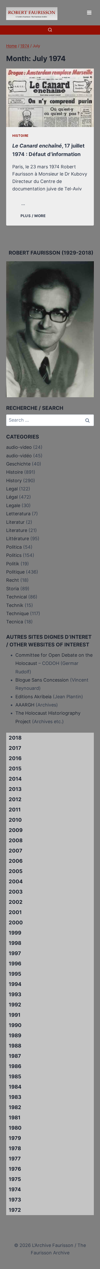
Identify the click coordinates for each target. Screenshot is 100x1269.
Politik (12, 563)
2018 (15, 738)
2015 (15, 769)
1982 (15, 1107)
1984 (15, 1087)
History (14, 480)
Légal (12, 497)
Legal (12, 488)
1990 (15, 1025)
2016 (15, 758)
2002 (16, 902)
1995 (15, 974)
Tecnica (14, 621)
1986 (15, 1066)
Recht (12, 580)
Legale (13, 505)
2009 (16, 830)
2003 (16, 892)
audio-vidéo (19, 455)
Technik (14, 605)
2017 (15, 748)
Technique (17, 613)
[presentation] (50, 98)
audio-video (19, 447)
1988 (15, 1046)
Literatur (15, 522)
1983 (15, 1097)
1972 (15, 1210)
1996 (15, 964)
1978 (15, 1148)
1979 (15, 1138)
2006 (16, 861)
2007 (15, 851)
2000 (16, 922)
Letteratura (18, 513)
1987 (15, 1056)
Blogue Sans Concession (42, 680)
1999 (15, 933)
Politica (14, 547)
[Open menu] (89, 12)
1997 (15, 953)
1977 (15, 1159)
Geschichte (18, 464)
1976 (15, 1169)
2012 (15, 799)
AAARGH (24, 705)
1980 (15, 1128)
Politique (15, 572)
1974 (15, 1189)
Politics (14, 555)
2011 (15, 810)
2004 (16, 881)
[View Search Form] (50, 30)
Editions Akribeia (33, 696)
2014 (15, 779)
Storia (12, 588)
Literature (16, 530)
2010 (15, 820)
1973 (15, 1200)
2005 (16, 871)
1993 (15, 994)
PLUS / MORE (34, 216)
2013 (15, 789)
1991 (15, 1015)
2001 (15, 912)
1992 (15, 1005)
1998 (15, 943)
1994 (15, 984)
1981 (15, 1118)
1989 (15, 1035)
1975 (15, 1179)
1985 (15, 1076)
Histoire (20, 136)
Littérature (17, 538)
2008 (16, 840)
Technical (16, 596)
